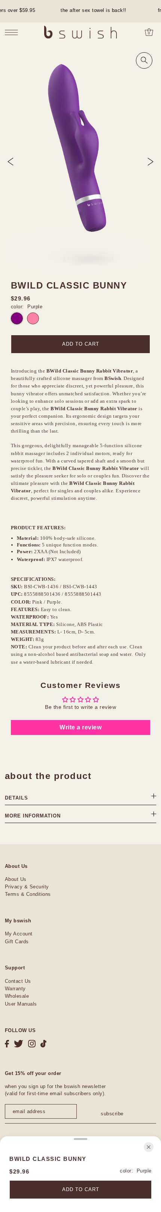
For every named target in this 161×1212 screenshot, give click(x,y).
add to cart (80, 344)
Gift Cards (17, 941)
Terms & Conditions (28, 894)
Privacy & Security (27, 886)
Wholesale (17, 996)
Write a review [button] (80, 727)
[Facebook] (7, 1044)
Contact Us (18, 981)
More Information (33, 816)
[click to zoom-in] (144, 60)
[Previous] (10, 162)
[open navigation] (13, 32)
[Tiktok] (43, 1044)
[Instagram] (32, 1044)
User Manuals (21, 1004)
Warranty (15, 988)
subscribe (112, 1113)
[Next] (150, 162)
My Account (19, 934)
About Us (16, 879)
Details (16, 798)
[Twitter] (18, 1044)
